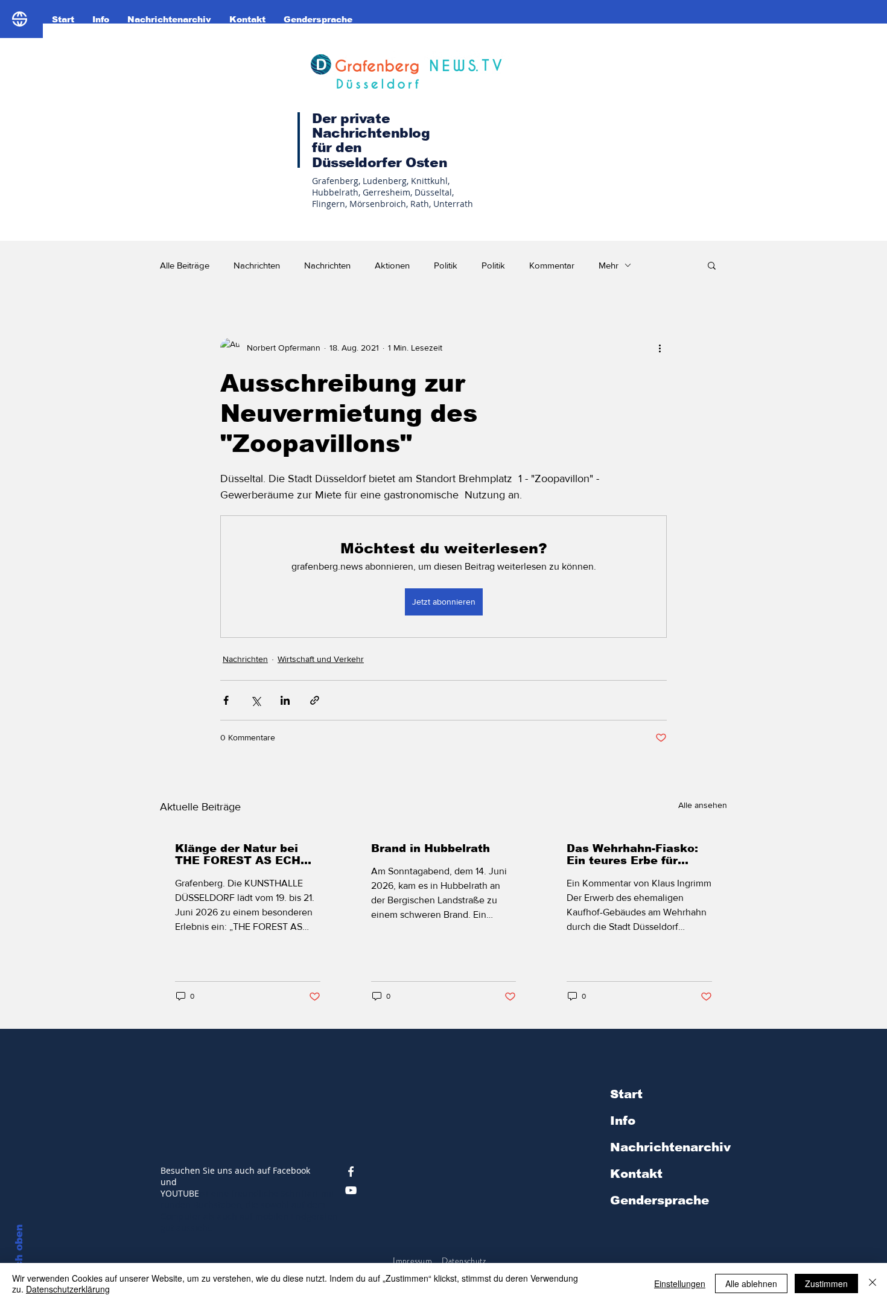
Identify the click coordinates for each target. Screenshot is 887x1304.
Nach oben (19, 1253)
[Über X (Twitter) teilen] (255, 700)
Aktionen (392, 265)
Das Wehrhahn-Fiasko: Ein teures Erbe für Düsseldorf (632, 854)
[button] (711, 265)
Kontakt (636, 1173)
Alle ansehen (702, 805)
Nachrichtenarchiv (670, 1147)
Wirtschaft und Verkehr (321, 659)
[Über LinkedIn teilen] (285, 700)
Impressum (412, 1261)
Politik (445, 265)
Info (622, 1120)
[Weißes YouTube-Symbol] (351, 1190)
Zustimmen (826, 1283)
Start (626, 1094)
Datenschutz (465, 1261)
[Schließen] (872, 1283)
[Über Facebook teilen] (226, 700)
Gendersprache (659, 1200)
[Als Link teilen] (314, 700)
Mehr (608, 265)
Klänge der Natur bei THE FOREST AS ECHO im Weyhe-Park (242, 854)
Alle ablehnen (751, 1283)
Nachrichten (257, 265)
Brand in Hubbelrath (430, 848)
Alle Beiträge (184, 265)
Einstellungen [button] (679, 1283)
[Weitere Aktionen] (659, 347)
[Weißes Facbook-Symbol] (351, 1171)
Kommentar (551, 265)
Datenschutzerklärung (68, 1289)
